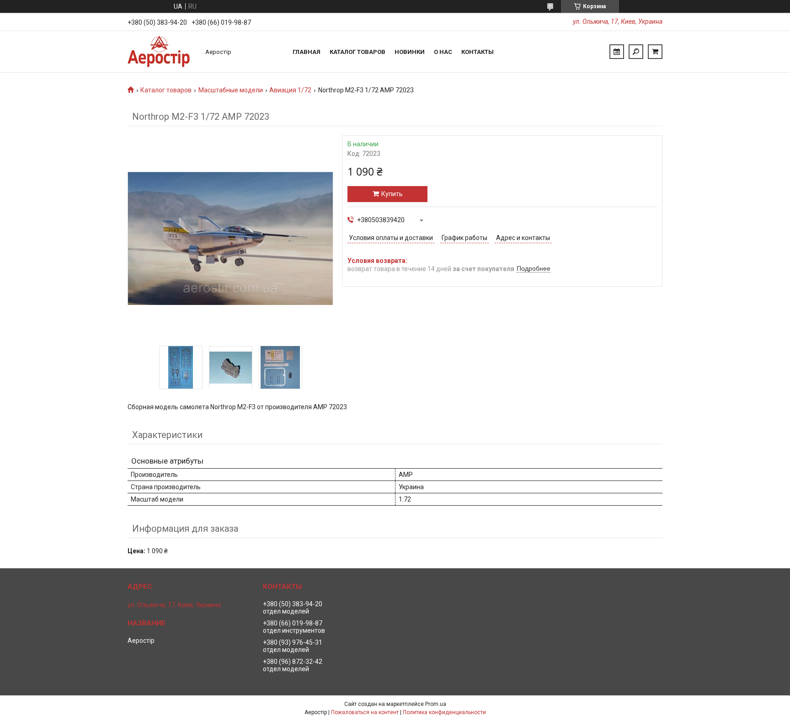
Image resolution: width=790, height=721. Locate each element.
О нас (443, 51)
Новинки (410, 51)
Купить (392, 194)
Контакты (477, 51)
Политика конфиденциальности (444, 712)
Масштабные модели (230, 90)
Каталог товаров (357, 51)
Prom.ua (435, 704)
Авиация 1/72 (290, 90)
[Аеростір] (162, 52)
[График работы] (616, 51)
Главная (306, 51)
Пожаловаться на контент (365, 712)
